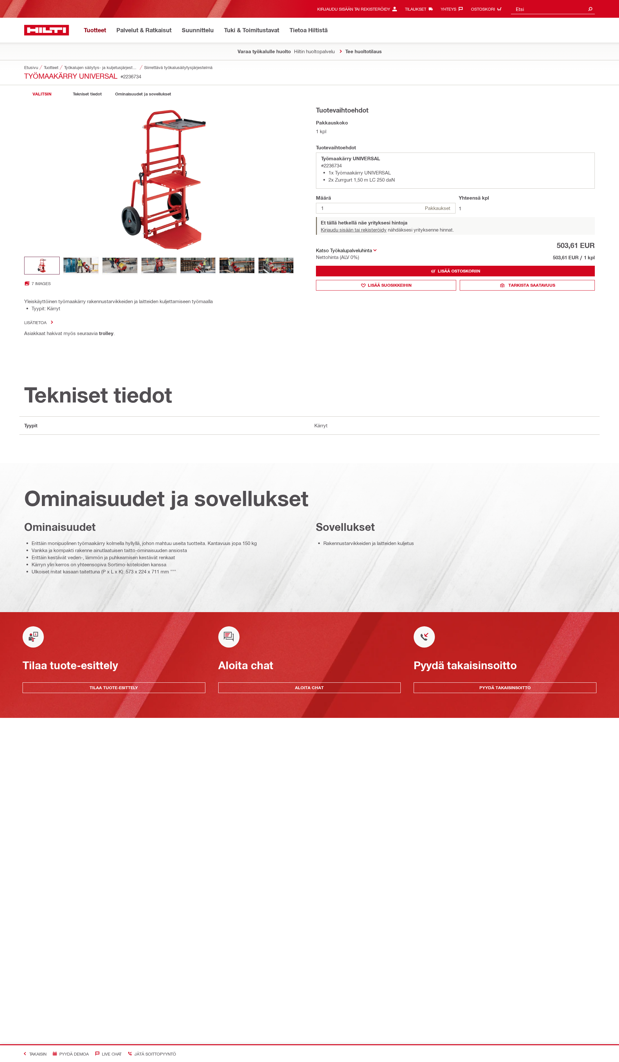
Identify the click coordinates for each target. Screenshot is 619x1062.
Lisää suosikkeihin (390, 285)
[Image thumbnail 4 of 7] (159, 265)
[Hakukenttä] (590, 9)
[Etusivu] (46, 30)
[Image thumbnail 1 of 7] (42, 265)
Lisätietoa (35, 322)
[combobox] (553, 9)
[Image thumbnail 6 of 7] (237, 265)
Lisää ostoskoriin (459, 270)
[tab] (41, 94)
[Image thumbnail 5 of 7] (198, 265)
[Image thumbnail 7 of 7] (276, 265)
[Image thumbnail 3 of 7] (120, 265)
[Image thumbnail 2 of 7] (81, 265)
